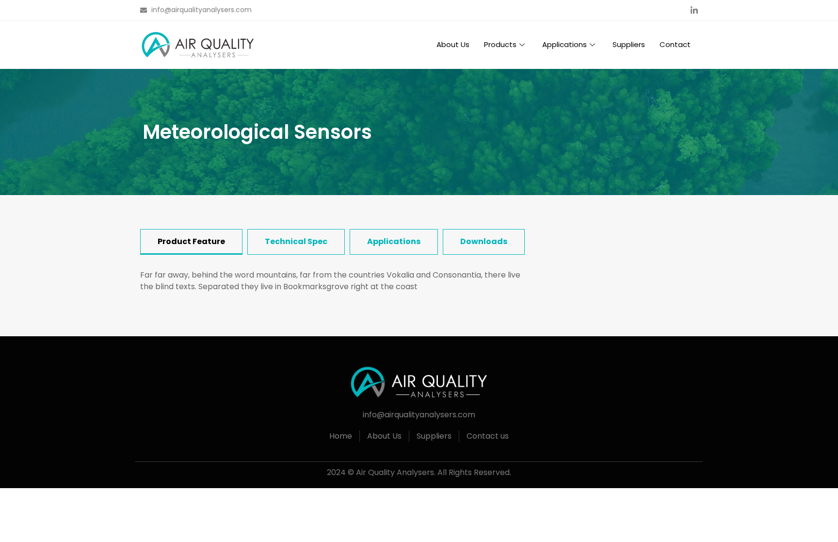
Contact (675, 44)
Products (500, 44)
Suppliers (628, 44)
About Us (452, 44)
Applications (564, 44)
